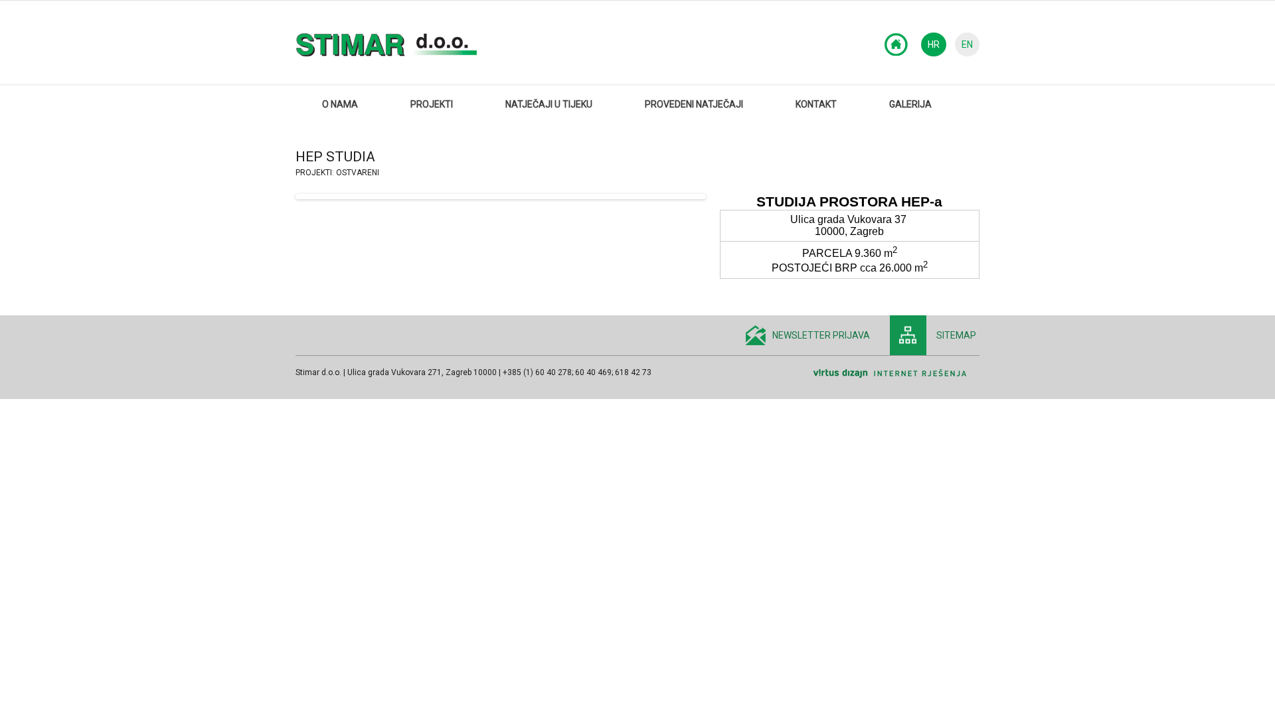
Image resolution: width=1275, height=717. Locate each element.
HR (934, 44)
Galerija (910, 104)
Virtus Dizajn (896, 374)
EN (967, 44)
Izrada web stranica (976, 382)
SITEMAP (956, 335)
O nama (340, 104)
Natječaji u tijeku (548, 104)
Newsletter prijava (821, 335)
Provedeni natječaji (694, 104)
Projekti (431, 104)
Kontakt (816, 104)
